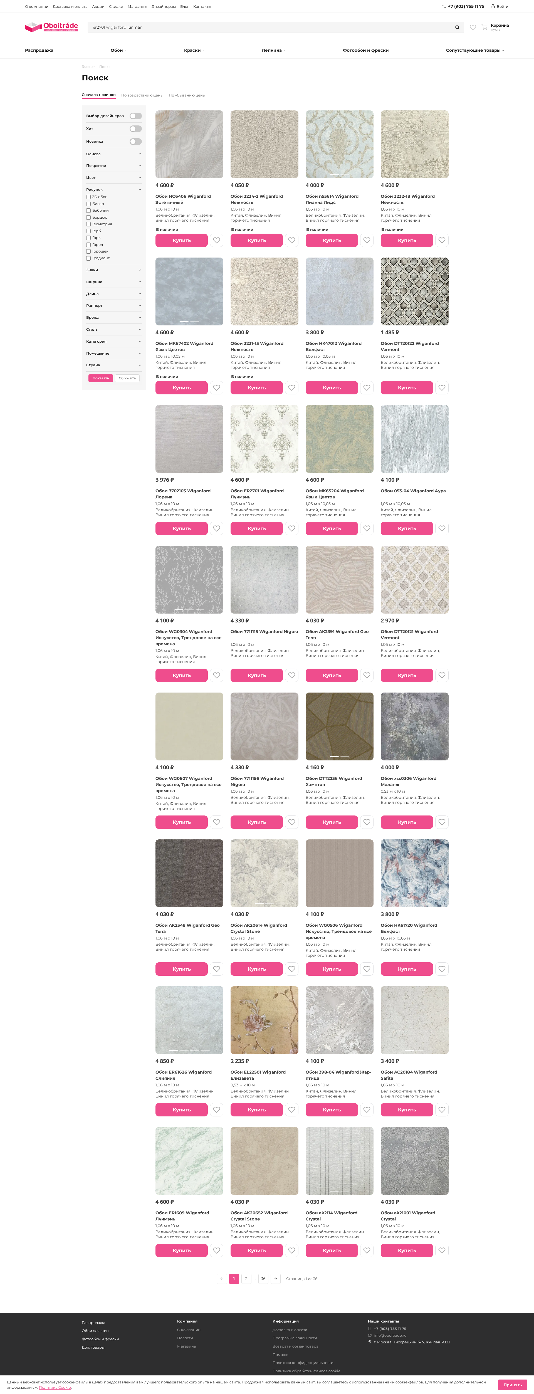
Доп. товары (93, 1347)
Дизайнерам (164, 6)
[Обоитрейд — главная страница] (51, 27)
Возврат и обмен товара (295, 1346)
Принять (513, 1384)
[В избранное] (216, 240)
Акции (98, 6)
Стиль (92, 329)
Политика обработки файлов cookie (306, 1371)
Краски (192, 50)
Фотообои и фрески (366, 50)
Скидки (116, 6)
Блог (184, 6)
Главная (88, 66)
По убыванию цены (187, 95)
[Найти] (457, 27)
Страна (93, 365)
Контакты (202, 6)
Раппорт (94, 305)
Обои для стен (95, 1330)
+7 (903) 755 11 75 (466, 6)
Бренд (92, 317)
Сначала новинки (99, 94)
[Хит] (136, 128)
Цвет (91, 177)
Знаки (92, 270)
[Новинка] (136, 141)
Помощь (280, 1354)
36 (263, 1278)
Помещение (97, 353)
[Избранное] (473, 27)
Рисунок (94, 189)
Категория (96, 341)
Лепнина (272, 50)
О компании (36, 6)
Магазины (137, 6)
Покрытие (96, 165)
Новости (185, 1338)
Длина (92, 293)
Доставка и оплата (70, 6)
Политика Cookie (55, 1387)
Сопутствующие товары (473, 50)
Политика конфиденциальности (303, 1362)
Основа (93, 154)
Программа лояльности (295, 1338)
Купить (182, 240)
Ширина (94, 282)
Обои (117, 50)
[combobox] (269, 27)
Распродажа (39, 50)
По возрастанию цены (142, 95)
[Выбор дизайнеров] (136, 116)
